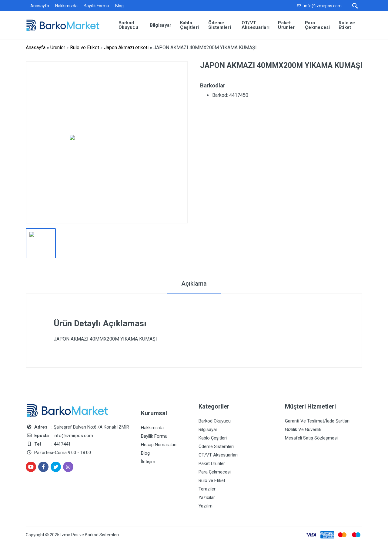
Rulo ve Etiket (84, 47)
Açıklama (194, 283)
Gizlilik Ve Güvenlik (303, 429)
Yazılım (205, 506)
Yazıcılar (207, 497)
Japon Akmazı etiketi (126, 47)
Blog (119, 5)
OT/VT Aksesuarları (218, 455)
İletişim (148, 461)
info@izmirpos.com (323, 5)
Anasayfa (39, 5)
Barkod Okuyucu (215, 421)
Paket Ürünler (212, 463)
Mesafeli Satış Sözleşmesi (311, 438)
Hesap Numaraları (158, 444)
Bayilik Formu (96, 5)
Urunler (57, 47)
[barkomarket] (67, 25)
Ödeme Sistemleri (216, 446)
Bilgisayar (208, 429)
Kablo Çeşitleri (213, 438)
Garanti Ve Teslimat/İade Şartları (317, 421)
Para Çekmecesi (215, 472)
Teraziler (207, 489)
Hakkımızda (66, 5)
